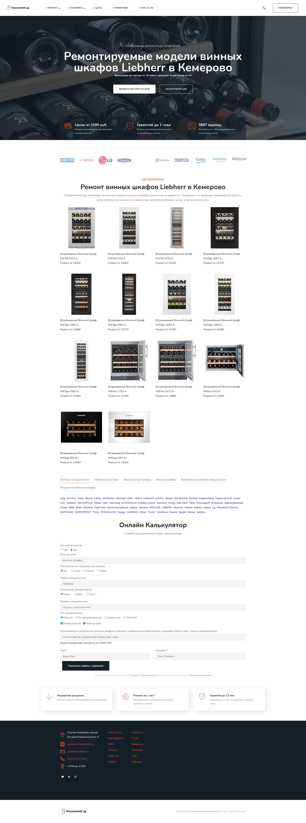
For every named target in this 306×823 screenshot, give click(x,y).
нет (65, 571)
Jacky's (169, 498)
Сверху (89, 571)
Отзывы (112, 750)
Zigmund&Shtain (234, 503)
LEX (62, 503)
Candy (97, 498)
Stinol (143, 512)
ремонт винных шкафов (132, 195)
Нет (65, 550)
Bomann (88, 507)
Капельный (113, 617)
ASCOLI (71, 498)
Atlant (64, 507)
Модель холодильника (73, 601)
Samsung (114, 503)
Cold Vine (100, 507)
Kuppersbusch (223, 498)
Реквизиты (114, 732)
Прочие (68, 617)
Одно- (67, 594)
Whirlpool (217, 503)
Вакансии (137, 744)
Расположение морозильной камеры (82, 566)
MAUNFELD (85, 503)
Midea (97, 503)
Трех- (92, 594)
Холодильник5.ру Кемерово (206, 811)
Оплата (112, 761)
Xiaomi (173, 512)
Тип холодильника (71, 613)
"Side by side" (93, 623)
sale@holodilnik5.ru (78, 751)
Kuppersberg (206, 498)
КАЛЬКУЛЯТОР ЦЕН (176, 89)
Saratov (201, 512)
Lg (213, 507)
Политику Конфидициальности (143, 675)
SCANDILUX (129, 503)
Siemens (162, 503)
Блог (134, 756)
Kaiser (207, 507)
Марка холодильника (73, 578)
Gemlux (143, 507)
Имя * (63, 650)
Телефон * (162, 650)
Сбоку (103, 571)
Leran (236, 498)
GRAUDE (155, 507)
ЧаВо (111, 744)
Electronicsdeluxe (117, 507)
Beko (79, 507)
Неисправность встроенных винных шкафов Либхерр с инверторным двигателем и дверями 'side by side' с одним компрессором (138, 631)
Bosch (89, 498)
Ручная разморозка (89, 617)
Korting (193, 498)
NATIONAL (67, 512)
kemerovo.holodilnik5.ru (80, 744)
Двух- (80, 594)
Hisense (178, 507)
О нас (135, 738)
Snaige (121, 512)
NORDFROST (83, 512)
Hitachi (188, 507)
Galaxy (134, 507)
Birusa (191, 512)
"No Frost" (131, 617)
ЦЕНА (98, 8)
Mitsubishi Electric (227, 507)
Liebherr (71, 503)
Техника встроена (71, 545)
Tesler (151, 512)
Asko (81, 498)
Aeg (62, 498)
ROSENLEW (108, 512)
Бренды (137, 761)
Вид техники (68, 554)
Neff (105, 503)
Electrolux (109, 498)
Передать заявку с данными (85, 666)
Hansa (138, 498)
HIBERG (167, 507)
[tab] (77, 481)
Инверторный (72, 623)
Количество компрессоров (76, 589)
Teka (192, 503)
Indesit (198, 507)
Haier (130, 498)
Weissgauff (203, 503)
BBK (71, 507)
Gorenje (120, 498)
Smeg (171, 503)
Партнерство (116, 738)
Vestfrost (162, 512)
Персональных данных (200, 675)
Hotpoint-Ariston (153, 498)
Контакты (137, 732)
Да (75, 550)
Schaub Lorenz (146, 503)
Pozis (96, 512)
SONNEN (132, 512)
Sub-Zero (182, 503)
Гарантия (113, 756)
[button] (81, 240)
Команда (137, 750)
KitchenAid (181, 498)
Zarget (182, 512)
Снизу (76, 571)
